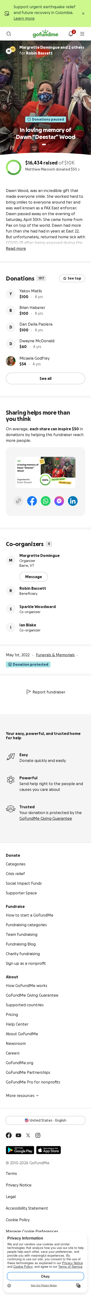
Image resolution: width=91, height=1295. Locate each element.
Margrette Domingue (39, 555)
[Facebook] (32, 501)
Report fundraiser (49, 692)
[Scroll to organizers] (13, 49)
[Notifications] (70, 34)
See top (74, 278)
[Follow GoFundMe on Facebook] (9, 1135)
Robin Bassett (32, 588)
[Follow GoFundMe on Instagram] (38, 1135)
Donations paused (48, 119)
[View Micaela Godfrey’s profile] (11, 361)
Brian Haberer (32, 307)
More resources (20, 1095)
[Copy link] (18, 501)
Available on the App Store (48, 1150)
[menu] (82, 34)
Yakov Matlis (30, 291)
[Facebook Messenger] (59, 501)
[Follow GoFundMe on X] (28, 1135)
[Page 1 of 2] (44, 144)
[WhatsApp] (45, 501)
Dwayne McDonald (36, 341)
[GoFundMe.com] (45, 33)
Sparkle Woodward (37, 606)
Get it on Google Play (20, 1150)
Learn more (24, 18)
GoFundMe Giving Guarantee (45, 818)
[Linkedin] (73, 501)
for (51, 50)
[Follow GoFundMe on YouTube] (18, 1135)
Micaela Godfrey (34, 358)
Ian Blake (27, 625)
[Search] (9, 34)
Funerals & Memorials (55, 655)
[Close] (83, 13)
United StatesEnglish (48, 1120)
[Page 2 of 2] (48, 144)
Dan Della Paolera (35, 324)
